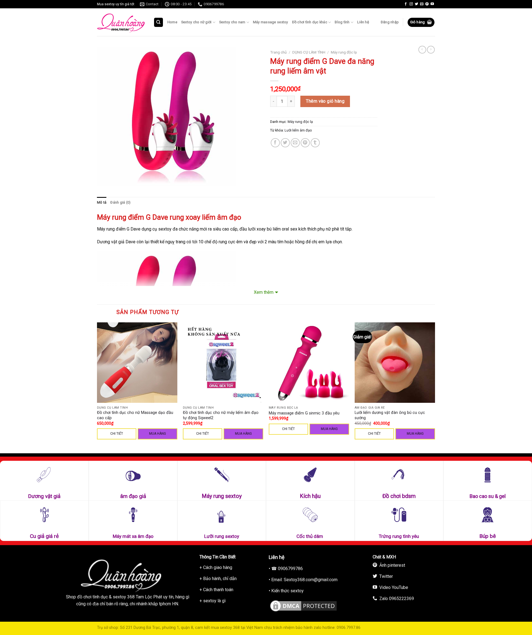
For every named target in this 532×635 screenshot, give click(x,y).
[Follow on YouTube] (432, 4)
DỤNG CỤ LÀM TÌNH (308, 52)
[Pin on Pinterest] (305, 142)
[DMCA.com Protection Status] (303, 605)
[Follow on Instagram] (411, 4)
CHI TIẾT (116, 434)
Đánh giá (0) (120, 202)
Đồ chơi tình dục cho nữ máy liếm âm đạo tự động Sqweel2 (221, 415)
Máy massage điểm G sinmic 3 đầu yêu (304, 413)
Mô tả (101, 202)
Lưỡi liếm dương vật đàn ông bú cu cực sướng (390, 415)
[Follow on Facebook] (405, 4)
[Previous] (97, 387)
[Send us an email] (421, 4)
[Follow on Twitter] (416, 4)
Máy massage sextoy (270, 22)
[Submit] (170, 38)
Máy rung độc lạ (344, 52)
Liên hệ (363, 22)
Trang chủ (278, 52)
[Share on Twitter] (285, 142)
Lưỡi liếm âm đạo (298, 130)
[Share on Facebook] (275, 142)
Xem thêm (263, 292)
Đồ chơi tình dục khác (309, 22)
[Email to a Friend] (295, 142)
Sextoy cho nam (232, 22)
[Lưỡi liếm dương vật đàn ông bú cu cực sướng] (395, 362)
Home (172, 22)
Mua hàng (157, 434)
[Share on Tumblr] (315, 142)
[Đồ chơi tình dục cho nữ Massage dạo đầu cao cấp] (137, 362)
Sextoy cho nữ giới (196, 22)
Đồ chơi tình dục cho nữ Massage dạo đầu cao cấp (135, 415)
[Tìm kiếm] (158, 22)
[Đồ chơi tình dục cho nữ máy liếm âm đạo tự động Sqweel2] (223, 362)
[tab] (101, 202)
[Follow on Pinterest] (427, 4)
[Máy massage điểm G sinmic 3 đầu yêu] (309, 362)
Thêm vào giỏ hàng (325, 101)
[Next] (435, 387)
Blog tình (342, 22)
